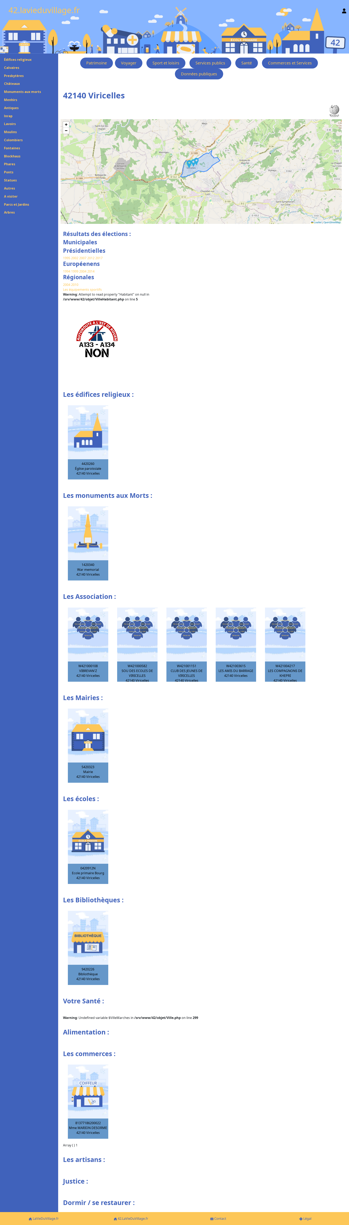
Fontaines (12, 148)
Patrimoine (96, 63)
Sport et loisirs (165, 63)
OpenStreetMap (332, 222)
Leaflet (317, 222)
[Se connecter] (344, 10)
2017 (99, 258)
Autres (9, 188)
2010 (74, 284)
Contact (219, 1218)
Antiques (11, 108)
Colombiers (13, 140)
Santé (246, 63)
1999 (75, 271)
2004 (83, 271)
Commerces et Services (290, 63)
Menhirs (10, 100)
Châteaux (12, 83)
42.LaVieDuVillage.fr (132, 1218)
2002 (74, 258)
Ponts (8, 172)
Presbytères (14, 76)
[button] (193, 163)
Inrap (8, 116)
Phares (9, 164)
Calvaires (11, 67)
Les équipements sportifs (82, 289)
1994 (67, 271)
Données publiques (199, 74)
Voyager (128, 63)
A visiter (11, 196)
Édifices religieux (18, 59)
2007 (82, 258)
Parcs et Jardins (16, 204)
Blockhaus (12, 156)
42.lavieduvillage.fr (44, 10)
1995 (66, 258)
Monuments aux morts (22, 92)
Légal (307, 1218)
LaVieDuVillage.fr (45, 1218)
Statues (10, 180)
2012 (91, 258)
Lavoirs (10, 124)
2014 (91, 271)
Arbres (9, 212)
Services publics (210, 63)
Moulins (10, 132)
